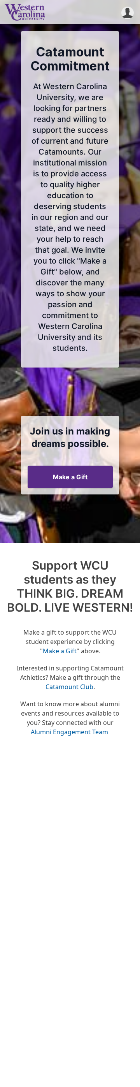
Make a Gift (70, 477)
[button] (127, 12)
